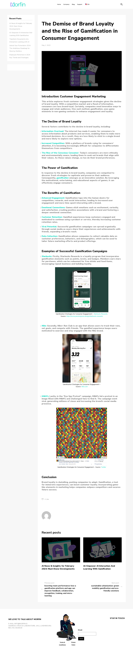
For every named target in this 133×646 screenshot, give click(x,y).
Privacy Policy (73, 643)
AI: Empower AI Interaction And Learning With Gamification (99, 567)
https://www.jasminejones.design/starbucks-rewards (84, 316)
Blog (73, 4)
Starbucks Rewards (100, 314)
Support (79, 4)
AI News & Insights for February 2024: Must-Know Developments (58, 567)
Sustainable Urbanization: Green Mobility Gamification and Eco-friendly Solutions (105, 588)
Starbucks (47, 256)
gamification (63, 177)
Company (66, 4)
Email (80, 630)
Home (59, 4)
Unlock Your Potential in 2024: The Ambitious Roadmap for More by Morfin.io (20, 48)
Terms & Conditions (62, 643)
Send (81, 639)
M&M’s (45, 396)
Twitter (103, 467)
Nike (44, 325)
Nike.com (84, 387)
